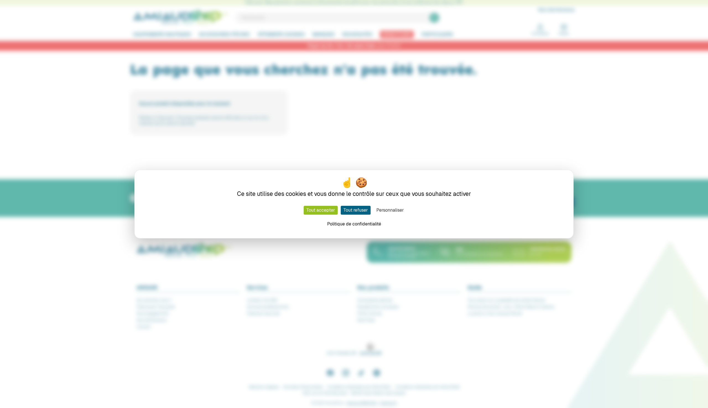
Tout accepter (320, 210)
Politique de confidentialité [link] (354, 224)
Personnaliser (390, 210)
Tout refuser (355, 210)
